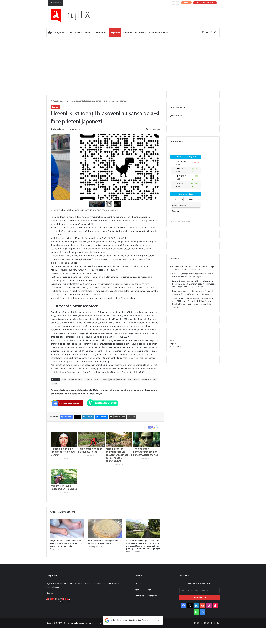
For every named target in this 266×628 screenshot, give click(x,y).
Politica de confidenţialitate (146, 596)
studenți (54, 383)
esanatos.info (118, 465)
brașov (64, 380)
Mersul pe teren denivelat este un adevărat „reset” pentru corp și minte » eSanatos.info (119, 454)
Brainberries (64, 459)
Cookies (138, 583)
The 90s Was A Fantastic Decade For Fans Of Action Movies (145, 451)
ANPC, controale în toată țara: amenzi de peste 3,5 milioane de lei (104, 541)
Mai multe (139, 32)
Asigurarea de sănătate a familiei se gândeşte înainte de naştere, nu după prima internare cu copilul (66, 543)
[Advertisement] (133, 59)
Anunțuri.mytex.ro (158, 32)
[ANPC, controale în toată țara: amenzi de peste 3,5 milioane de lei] (105, 528)
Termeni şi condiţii (143, 590)
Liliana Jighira (58, 129)
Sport (77, 32)
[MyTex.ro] (73, 16)
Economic (101, 32)
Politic (88, 32)
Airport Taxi (175, 343)
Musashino (121, 380)
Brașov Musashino (75, 380)
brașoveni (88, 380)
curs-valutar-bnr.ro (183, 221)
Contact (49, 593)
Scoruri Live (175, 340)
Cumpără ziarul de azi (205, 2)
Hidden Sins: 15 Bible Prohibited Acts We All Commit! (63, 451)
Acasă (55, 101)
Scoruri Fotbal (176, 346)
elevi (96, 380)
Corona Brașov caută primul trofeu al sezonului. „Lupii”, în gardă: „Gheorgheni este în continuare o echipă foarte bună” (194, 284)
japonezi (104, 380)
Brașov (58, 32)
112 (68, 32)
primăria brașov (133, 380)
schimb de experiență (149, 380)
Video (186, 2)
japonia (112, 380)
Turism (126, 32)
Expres (114, 32)
